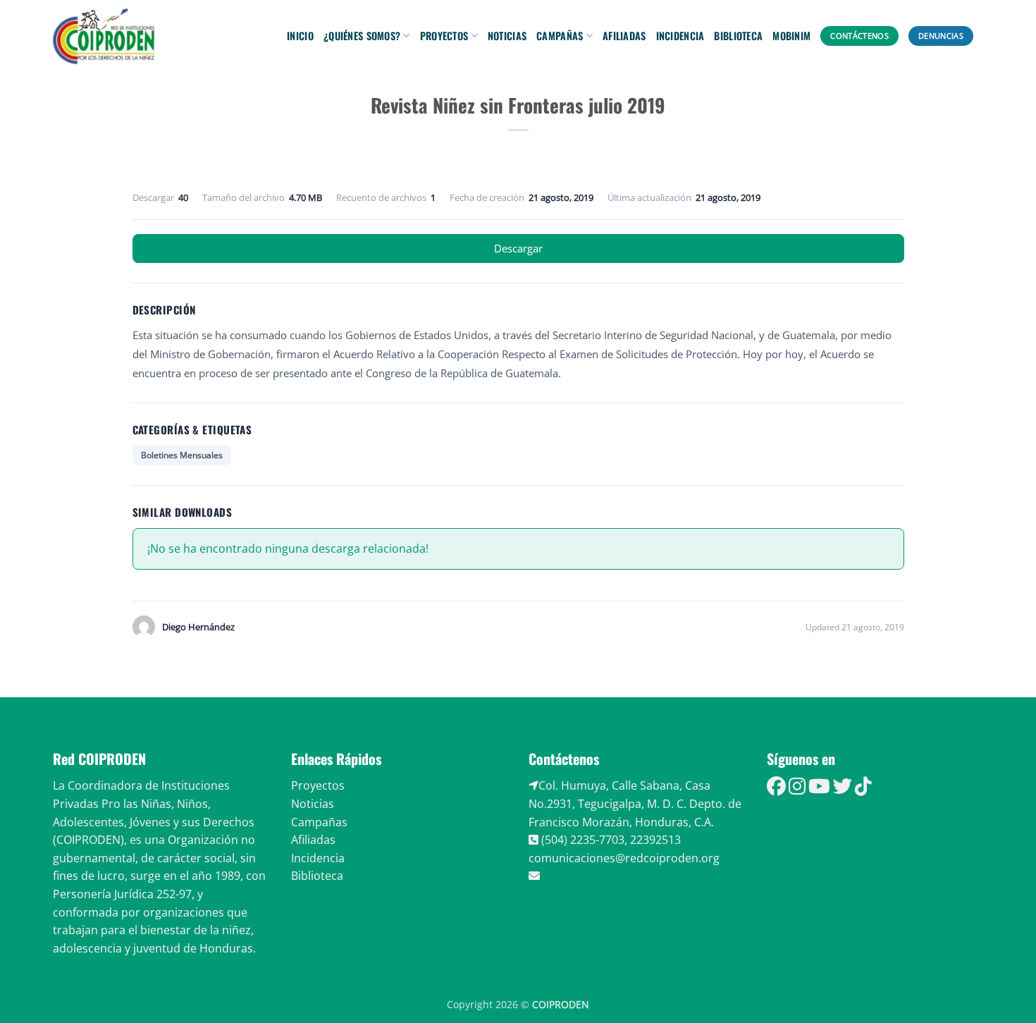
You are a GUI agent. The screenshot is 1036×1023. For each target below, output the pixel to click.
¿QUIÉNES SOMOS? (361, 35)
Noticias (507, 35)
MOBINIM (791, 35)
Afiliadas (624, 35)
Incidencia (680, 35)
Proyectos (444, 35)
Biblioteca (738, 35)
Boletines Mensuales (182, 455)
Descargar (518, 248)
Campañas (559, 35)
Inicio (300, 35)
